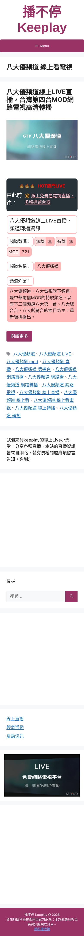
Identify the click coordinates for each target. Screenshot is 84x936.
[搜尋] (71, 596)
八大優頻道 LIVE (55, 354)
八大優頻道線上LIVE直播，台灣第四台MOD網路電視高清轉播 (40, 99)
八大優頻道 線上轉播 (35, 408)
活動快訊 (15, 736)
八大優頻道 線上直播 (39, 392)
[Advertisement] (42, 519)
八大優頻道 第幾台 (33, 369)
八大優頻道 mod (22, 361)
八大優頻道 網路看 (46, 377)
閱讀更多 (19, 336)
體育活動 (15, 727)
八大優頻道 (24, 354)
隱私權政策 (42, 929)
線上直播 (15, 718)
